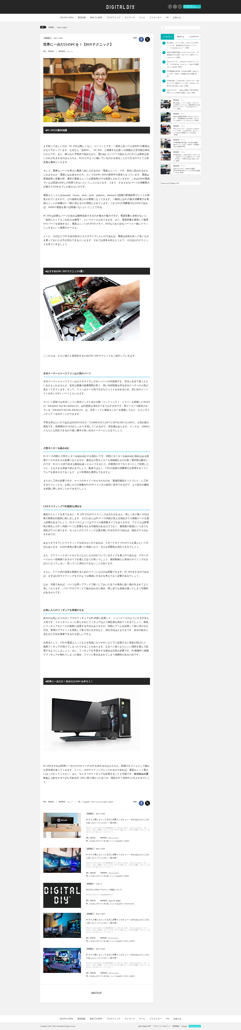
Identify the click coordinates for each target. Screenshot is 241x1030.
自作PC (111, 802)
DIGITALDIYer (129, 904)
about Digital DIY (144, 1026)
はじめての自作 (101, 802)
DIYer (126, 941)
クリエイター (155, 17)
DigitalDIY (86, 802)
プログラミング (113, 17)
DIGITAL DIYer (67, 17)
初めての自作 (96, 17)
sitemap (184, 1026)
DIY (93, 802)
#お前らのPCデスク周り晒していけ (102, 841)
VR (167, 17)
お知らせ (177, 17)
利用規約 (175, 1026)
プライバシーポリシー (162, 1026)
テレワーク (130, 17)
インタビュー (167, 37)
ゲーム (142, 17)
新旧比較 (82, 17)
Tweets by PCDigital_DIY (170, 183)
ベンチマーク (194, 37)
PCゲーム (180, 37)
